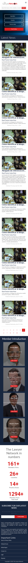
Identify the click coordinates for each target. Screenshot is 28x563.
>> (23, 333)
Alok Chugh (14, 398)
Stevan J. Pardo (14, 423)
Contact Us (3, 551)
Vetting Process (4, 544)
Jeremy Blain (14, 347)
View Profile (14, 360)
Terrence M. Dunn (14, 373)
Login (2, 554)
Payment (3, 558)
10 (17, 333)
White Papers (4, 547)
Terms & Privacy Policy (6, 540)
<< (3, 330)
